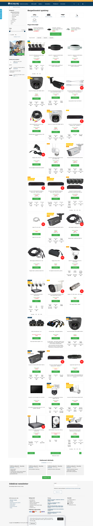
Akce (11, 23)
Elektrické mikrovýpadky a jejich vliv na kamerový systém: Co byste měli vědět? (55, 506)
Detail (36, 61)
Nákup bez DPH (32, 501)
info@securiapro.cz (72, 499)
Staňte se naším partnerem (34, 502)
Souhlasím (60, 519)
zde (34, 520)
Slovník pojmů (12, 505)
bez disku (34, 73)
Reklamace (32, 506)
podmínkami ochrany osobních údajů (73, 488)
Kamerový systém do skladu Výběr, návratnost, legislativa (54, 512)
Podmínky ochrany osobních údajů (36, 505)
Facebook (70, 501)
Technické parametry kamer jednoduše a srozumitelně (56, 509)
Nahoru (31, 453)
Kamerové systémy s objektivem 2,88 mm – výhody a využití (56, 500)
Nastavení (33, 523)
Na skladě (13, 34)
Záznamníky (14, 16)
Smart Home (13, 20)
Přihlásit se (57, 492)
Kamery (13, 17)
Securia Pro (71, 503)
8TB (79, 210)
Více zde (57, 0)
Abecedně (51, 37)
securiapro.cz (71, 502)
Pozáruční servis (32, 507)
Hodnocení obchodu (46, 460)
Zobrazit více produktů (55, 34)
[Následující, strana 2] (80, 453)
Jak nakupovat (32, 499)
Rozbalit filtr (17, 36)
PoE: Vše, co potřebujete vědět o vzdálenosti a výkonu (54, 503)
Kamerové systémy (15, 15)
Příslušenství (14, 19)
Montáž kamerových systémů (15, 502)
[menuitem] (24, 4)
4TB (40, 73)
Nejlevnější (39, 37)
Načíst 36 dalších (55, 453)
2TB (37, 73)
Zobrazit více (46, 477)
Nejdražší (45, 37)
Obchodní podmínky (33, 503)
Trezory (12, 22)
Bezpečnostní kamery (15, 12)
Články (11, 507)
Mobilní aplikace (13, 503)
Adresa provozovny (72, 504)
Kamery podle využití (15, 13)
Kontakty (11, 501)
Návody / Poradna (13, 500)
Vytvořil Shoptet (81, 522)
